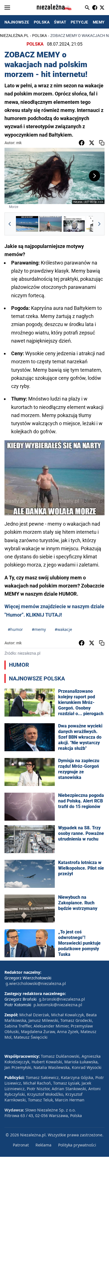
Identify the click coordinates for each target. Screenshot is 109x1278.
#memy (39, 629)
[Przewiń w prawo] (99, 224)
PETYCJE (79, 22)
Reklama (43, 1145)
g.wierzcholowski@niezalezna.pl (36, 983)
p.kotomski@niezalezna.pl (58, 1004)
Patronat (21, 1145)
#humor (15, 629)
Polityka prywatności (77, 1145)
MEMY (99, 22)
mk (19, 143)
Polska (39, 35)
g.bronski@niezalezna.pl (62, 999)
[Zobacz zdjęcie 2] (50, 224)
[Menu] (7, 7)
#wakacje (63, 629)
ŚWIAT (60, 22)
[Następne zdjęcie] (94, 175)
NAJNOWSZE (16, 22)
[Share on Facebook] (81, 143)
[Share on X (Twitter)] (91, 143)
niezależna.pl (14, 35)
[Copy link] (102, 143)
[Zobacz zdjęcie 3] (74, 224)
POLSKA (41, 22)
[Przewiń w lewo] (10, 224)
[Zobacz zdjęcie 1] (27, 224)
